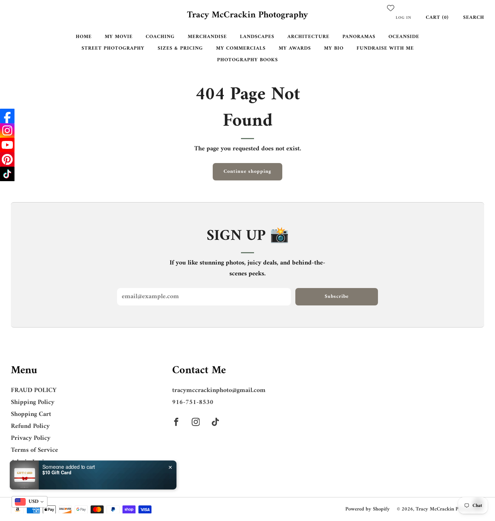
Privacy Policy (30, 438)
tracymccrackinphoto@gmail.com (219, 390)
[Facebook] (7, 116)
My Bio (334, 48)
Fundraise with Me (385, 48)
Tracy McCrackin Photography (247, 15)
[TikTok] (7, 174)
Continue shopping (247, 171)
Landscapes (257, 36)
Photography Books (247, 59)
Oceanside (403, 36)
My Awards (295, 48)
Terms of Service (34, 450)
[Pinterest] (7, 159)
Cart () (437, 17)
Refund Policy (30, 426)
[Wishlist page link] (390, 8)
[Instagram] (7, 130)
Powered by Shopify (367, 509)
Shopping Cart (31, 414)
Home (84, 36)
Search (473, 17)
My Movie (119, 36)
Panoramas (358, 36)
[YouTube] (7, 145)
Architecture (308, 36)
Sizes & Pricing (180, 48)
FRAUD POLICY (34, 390)
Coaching (160, 36)
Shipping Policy (32, 402)
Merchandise (207, 36)
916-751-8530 (192, 402)
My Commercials (241, 48)
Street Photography (113, 48)
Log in (403, 17)
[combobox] (29, 502)
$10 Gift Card (56, 472)
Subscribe (337, 296)
